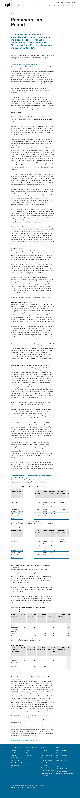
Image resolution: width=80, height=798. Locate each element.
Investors (44, 748)
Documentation (46, 765)
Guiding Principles (16, 758)
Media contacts (61, 760)
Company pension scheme (64, 773)
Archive (73, 2)
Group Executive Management (20, 763)
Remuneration (52, 6)
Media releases (61, 750)
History (13, 768)
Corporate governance (41, 6)
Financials (31, 6)
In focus (13, 755)
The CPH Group (16, 748)
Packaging (29, 755)
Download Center (65, 2)
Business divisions (32, 748)
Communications (46, 760)
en (58, 2)
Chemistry (29, 750)
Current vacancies (62, 771)
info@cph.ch (36, 787)
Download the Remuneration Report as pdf (25, 740)
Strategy (13, 750)
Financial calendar (46, 768)
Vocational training (62, 768)
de (56, 2)
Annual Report (45, 763)
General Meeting (46, 773)
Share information (46, 755)
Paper (27, 753)
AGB (12, 792)
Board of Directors (16, 760)
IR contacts (44, 775)
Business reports (22, 6)
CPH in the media (61, 755)
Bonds (43, 758)
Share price (44, 753)
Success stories (71, 6)
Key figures (44, 750)
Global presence (16, 753)
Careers (58, 766)
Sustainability (61, 6)
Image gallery (60, 758)
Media (58, 748)
